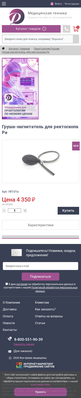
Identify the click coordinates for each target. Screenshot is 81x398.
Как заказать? (45, 309)
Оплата (8, 316)
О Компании (11, 302)
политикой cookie (40, 384)
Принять (40, 391)
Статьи (40, 323)
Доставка (10, 309)
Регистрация (72, 3)
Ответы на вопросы (49, 316)
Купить (68, 210)
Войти (58, 3)
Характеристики (40, 225)
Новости (9, 323)
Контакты (10, 330)
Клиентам (42, 302)
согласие (22, 284)
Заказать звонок (23, 344)
